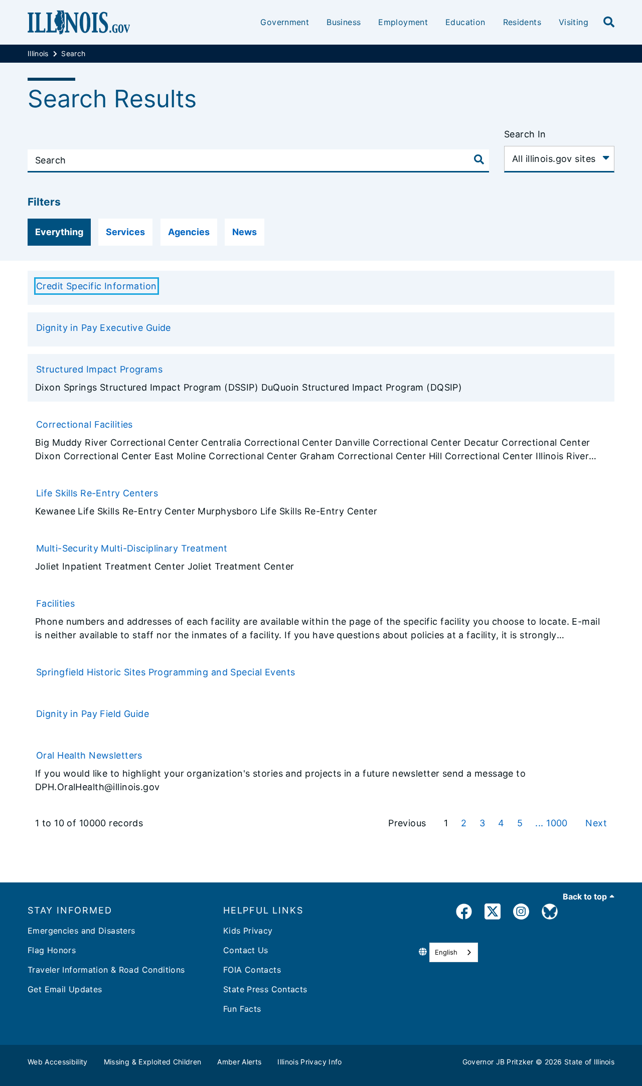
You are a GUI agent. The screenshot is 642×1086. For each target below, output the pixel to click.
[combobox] (453, 952)
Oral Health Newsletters (89, 755)
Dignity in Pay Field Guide (92, 713)
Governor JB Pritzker (498, 1061)
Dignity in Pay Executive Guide (103, 327)
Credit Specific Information (96, 286)
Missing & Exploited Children (153, 1061)
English (446, 952)
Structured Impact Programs (99, 369)
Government (284, 22)
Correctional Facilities (84, 424)
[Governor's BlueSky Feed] (550, 913)
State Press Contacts (265, 989)
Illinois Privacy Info (309, 1061)
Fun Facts (242, 1009)
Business (344, 22)
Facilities (55, 603)
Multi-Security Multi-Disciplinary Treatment (132, 548)
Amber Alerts (239, 1061)
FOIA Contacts (252, 970)
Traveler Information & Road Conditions (106, 970)
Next (596, 823)
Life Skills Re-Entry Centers (97, 493)
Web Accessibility (58, 1061)
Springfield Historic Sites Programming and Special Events (165, 672)
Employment (403, 22)
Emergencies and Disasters (81, 931)
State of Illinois (589, 1061)
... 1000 (552, 823)
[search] (608, 22)
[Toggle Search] (479, 159)
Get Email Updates (65, 989)
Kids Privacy (248, 931)
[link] (464, 913)
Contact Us (245, 950)
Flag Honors (52, 950)
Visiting (573, 22)
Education (465, 22)
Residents (522, 22)
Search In (525, 134)
